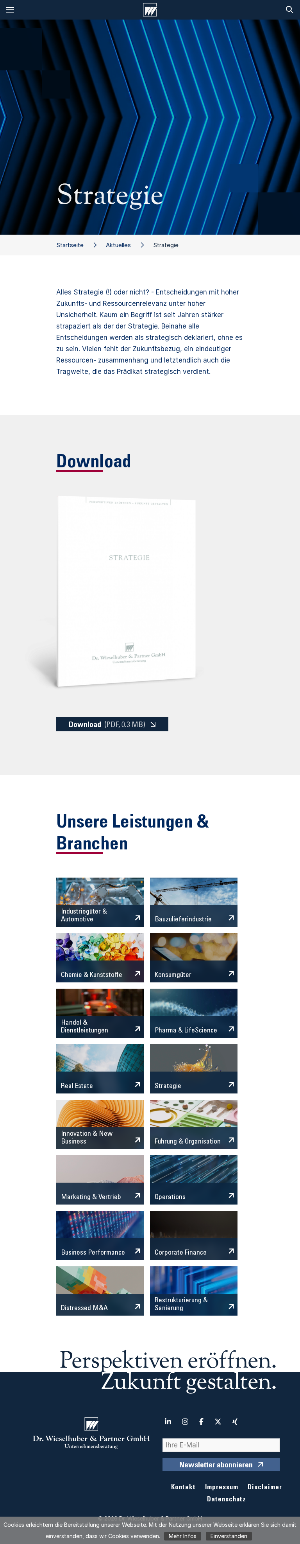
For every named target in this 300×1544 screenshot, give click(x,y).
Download (107, 725)
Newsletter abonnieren (216, 1466)
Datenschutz (226, 1500)
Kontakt (183, 1488)
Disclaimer (265, 1488)
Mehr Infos (182, 1536)
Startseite (70, 245)
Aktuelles (118, 245)
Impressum (221, 1488)
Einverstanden (229, 1536)
